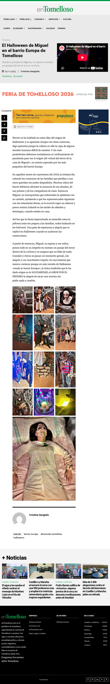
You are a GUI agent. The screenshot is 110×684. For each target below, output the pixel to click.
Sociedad (17, 76)
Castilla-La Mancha (10, 582)
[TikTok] (102, 680)
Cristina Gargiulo (30, 71)
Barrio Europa (31, 534)
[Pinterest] (4, 131)
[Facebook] (4, 118)
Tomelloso (6, 40)
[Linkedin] (97, 680)
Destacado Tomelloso (51, 534)
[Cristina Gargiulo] (19, 519)
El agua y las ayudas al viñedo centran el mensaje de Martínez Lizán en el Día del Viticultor (13, 591)
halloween (18, 537)
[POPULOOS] (44, 122)
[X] (4, 124)
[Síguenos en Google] (23, 131)
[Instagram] (93, 680)
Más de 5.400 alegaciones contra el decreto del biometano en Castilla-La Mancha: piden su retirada (94, 588)
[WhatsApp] (4, 138)
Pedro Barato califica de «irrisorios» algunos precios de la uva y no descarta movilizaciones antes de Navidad (68, 591)
